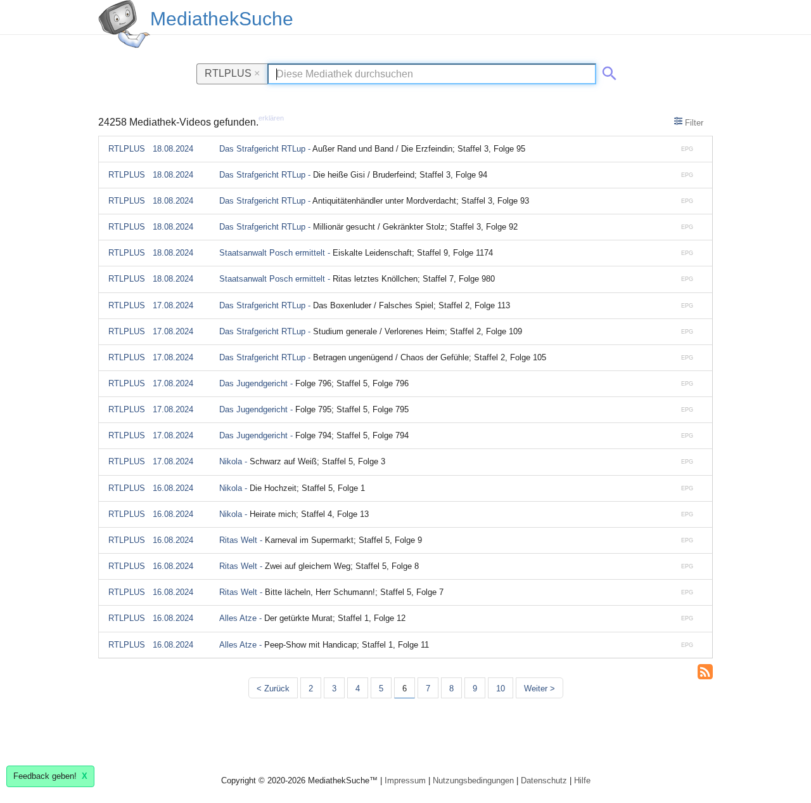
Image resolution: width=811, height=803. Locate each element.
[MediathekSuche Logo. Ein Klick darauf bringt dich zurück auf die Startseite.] (124, 24)
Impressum (405, 780)
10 (500, 688)
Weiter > (539, 688)
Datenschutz (544, 780)
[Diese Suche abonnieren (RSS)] (705, 670)
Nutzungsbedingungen (473, 780)
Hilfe (582, 780)
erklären (271, 118)
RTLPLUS (232, 73)
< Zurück (273, 688)
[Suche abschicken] (607, 71)
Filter (692, 122)
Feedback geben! (50, 776)
